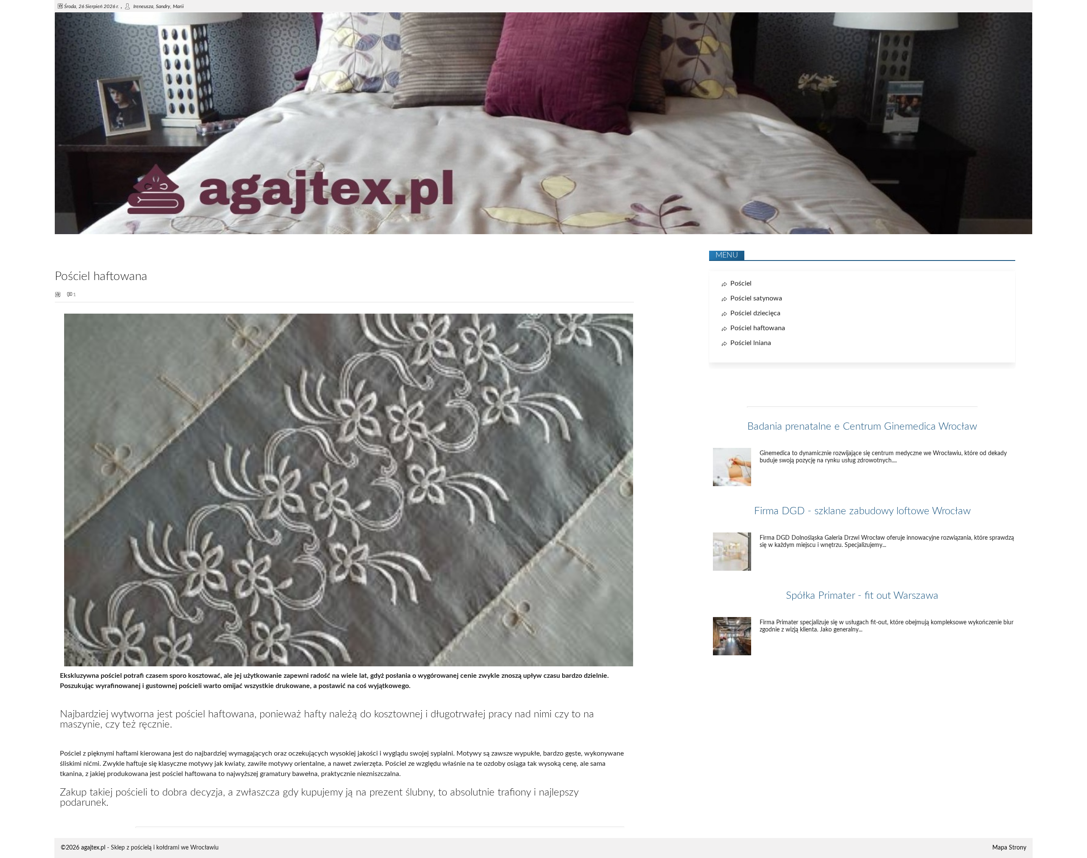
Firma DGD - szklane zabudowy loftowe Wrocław (862, 511)
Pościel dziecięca (755, 313)
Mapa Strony (1009, 848)
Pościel (741, 283)
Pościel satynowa (756, 298)
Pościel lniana (750, 343)
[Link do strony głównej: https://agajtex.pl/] (543, 232)
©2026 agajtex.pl (83, 848)
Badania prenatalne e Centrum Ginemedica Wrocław (862, 427)
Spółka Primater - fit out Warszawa (862, 596)
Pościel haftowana (757, 328)
